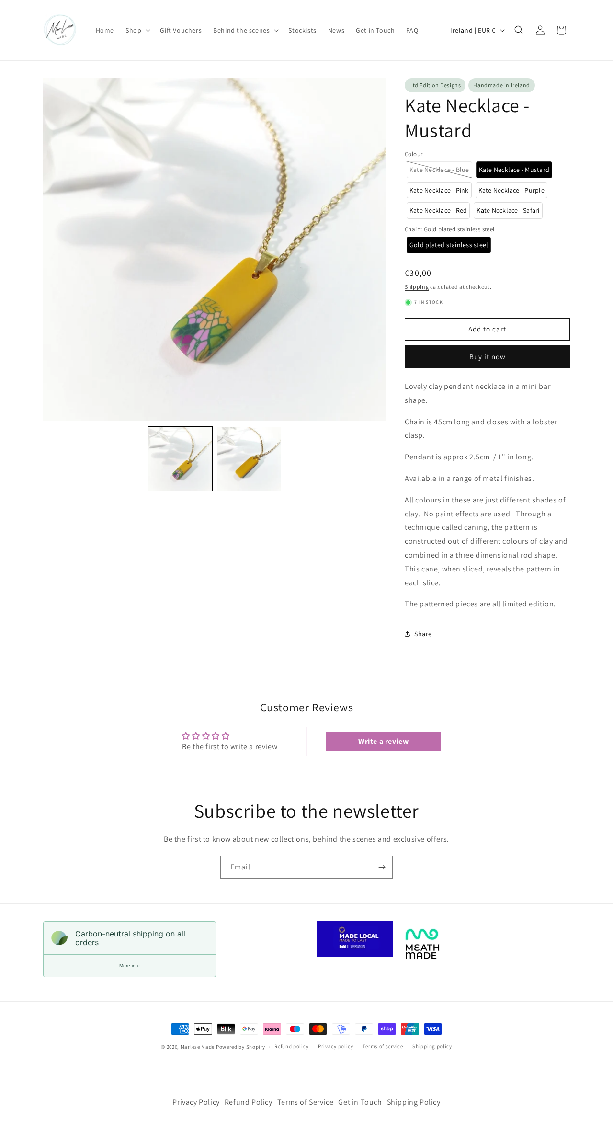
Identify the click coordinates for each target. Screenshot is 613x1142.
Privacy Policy (195, 1102)
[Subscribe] (381, 867)
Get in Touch (360, 1102)
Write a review (383, 741)
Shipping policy (432, 1046)
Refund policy (291, 1046)
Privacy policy (335, 1046)
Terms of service (383, 1046)
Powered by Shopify (240, 1046)
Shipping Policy (414, 1102)
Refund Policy (248, 1102)
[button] (137, 30)
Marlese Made (198, 1046)
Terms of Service (305, 1102)
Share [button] (423, 633)
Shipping (417, 286)
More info (129, 965)
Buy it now (487, 356)
